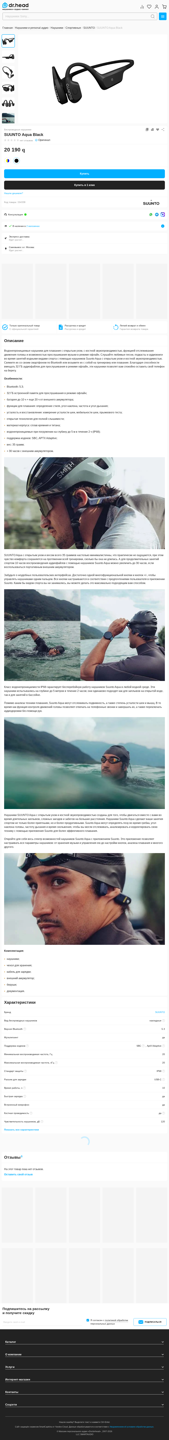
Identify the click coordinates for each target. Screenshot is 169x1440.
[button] (23, 78)
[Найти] (152, 16)
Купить (84, 173)
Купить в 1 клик (84, 185)
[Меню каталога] (163, 16)
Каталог (10, 1342)
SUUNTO (160, 1012)
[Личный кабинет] (157, 7)
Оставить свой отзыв (18, 1174)
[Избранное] (149, 7)
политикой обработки (116, 1320)
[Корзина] (164, 7)
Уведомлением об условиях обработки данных (131, 1427)
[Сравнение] (142, 7)
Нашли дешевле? (13, 193)
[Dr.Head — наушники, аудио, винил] (15, 6)
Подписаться (153, 1322)
